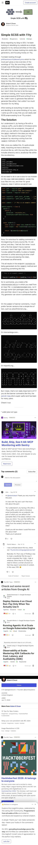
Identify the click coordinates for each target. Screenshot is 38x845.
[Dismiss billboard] (35, 804)
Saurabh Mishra (12, 620)
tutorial (22, 39)
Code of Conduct (13, 576)
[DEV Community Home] (7, 2)
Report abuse (26, 576)
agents (5, 631)
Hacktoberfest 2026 (8, 791)
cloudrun (13, 609)
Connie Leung (11, 645)
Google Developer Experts (27, 620)
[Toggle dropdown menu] (35, 417)
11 (15, 666)
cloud (19, 609)
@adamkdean (12, 495)
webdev (5, 39)
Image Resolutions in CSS (10, 729)
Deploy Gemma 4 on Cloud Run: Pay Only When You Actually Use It (17, 604)
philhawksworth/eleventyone (12, 59)
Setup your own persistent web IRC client (15, 722)
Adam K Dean (11, 23)
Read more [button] (7, 464)
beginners (14, 39)
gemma (6, 609)
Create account (30, 3)
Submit (8, 485)
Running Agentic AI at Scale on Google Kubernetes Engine (19, 627)
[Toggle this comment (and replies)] (2, 495)
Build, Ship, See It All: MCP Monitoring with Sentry (17, 443)
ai (24, 609)
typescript (22, 661)
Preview (17, 485)
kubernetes (22, 631)
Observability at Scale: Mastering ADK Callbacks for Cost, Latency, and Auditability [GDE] (18, 654)
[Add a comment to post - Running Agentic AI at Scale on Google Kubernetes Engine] (13, 635)
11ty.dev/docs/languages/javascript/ (22, 550)
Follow (19, 685)
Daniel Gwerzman (12, 594)
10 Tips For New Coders (14, 713)
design (29, 39)
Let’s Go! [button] (6, 841)
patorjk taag (6, 396)
